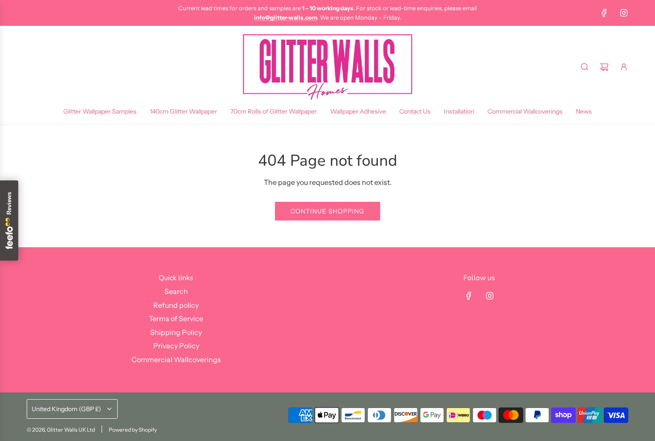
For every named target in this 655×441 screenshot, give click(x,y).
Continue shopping (327, 211)
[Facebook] (604, 12)
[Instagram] (624, 12)
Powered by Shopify (133, 429)
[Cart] (604, 67)
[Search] (584, 67)
